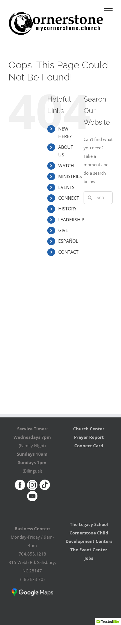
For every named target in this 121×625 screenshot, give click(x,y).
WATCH (66, 166)
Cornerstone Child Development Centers (89, 537)
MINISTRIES (70, 176)
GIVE (63, 230)
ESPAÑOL (68, 241)
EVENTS (66, 187)
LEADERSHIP (71, 220)
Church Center (88, 428)
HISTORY (67, 209)
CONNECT (68, 198)
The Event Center (88, 549)
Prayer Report (89, 437)
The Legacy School (89, 524)
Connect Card (88, 445)
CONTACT (68, 252)
